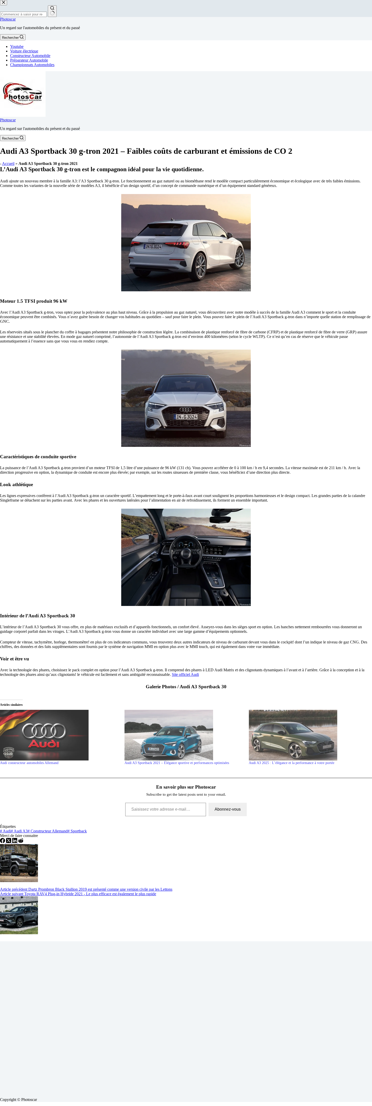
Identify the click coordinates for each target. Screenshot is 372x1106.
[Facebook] (3, 842)
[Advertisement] (152, 1017)
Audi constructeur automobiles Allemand (29, 763)
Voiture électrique (24, 51)
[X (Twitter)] (9, 842)
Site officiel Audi (185, 674)
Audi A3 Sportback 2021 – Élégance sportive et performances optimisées (177, 763)
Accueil (8, 163)
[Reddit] (20, 842)
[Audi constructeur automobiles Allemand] (59, 735)
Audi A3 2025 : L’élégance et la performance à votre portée (291, 763)
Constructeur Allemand (48, 831)
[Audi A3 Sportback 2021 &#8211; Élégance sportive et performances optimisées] (184, 735)
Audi (5, 831)
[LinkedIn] (15, 842)
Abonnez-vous (228, 809)
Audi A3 (19, 831)
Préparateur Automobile (29, 60)
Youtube (17, 46)
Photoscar (8, 19)
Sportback (77, 831)
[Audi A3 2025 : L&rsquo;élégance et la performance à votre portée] (308, 735)
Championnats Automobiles (32, 65)
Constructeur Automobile (30, 55)
